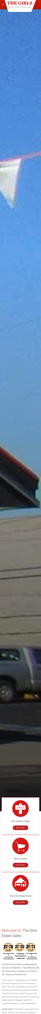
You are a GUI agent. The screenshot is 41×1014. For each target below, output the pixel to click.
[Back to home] (20, 4)
